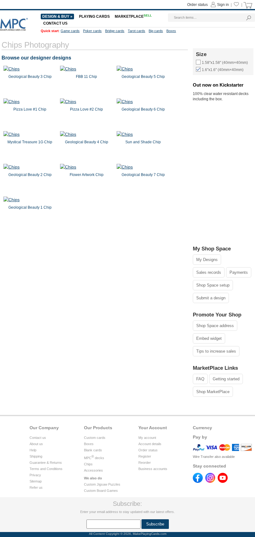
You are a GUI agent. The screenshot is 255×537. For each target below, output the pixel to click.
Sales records (208, 272)
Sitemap (36, 481)
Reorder (144, 462)
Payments (239, 272)
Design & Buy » (57, 16)
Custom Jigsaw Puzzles (102, 484)
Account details (149, 444)
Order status (148, 450)
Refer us (36, 487)
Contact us (38, 438)
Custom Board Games (101, 490)
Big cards (156, 31)
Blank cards (93, 450)
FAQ (200, 379)
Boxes (89, 444)
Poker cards (92, 31)
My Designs (207, 259)
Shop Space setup (213, 285)
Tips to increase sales (216, 351)
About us (36, 444)
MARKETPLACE (133, 16)
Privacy (35, 475)
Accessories (93, 470)
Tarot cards (136, 31)
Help (33, 450)
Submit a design (210, 298)
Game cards (70, 31)
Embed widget (209, 338)
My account (147, 438)
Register (144, 456)
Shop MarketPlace (213, 391)
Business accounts (152, 469)
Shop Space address (215, 325)
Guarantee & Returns (46, 462)
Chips (88, 464)
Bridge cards (114, 31)
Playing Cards (94, 16)
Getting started (226, 379)
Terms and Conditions (46, 469)
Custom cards (94, 438)
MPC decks (94, 458)
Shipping (36, 456)
